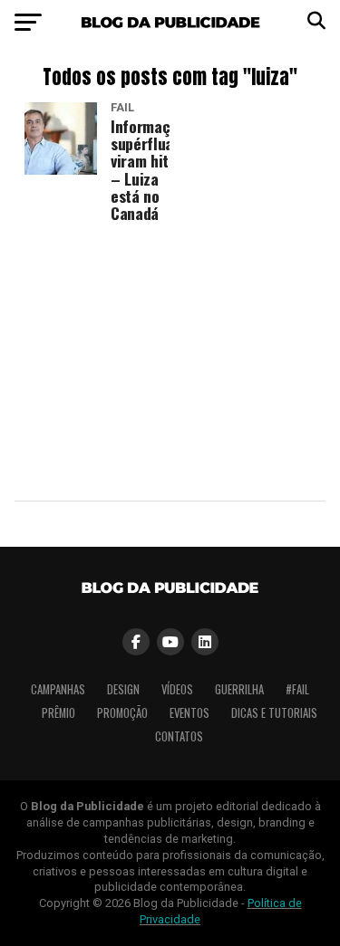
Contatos (179, 736)
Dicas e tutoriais (274, 712)
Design (123, 689)
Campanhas (58, 689)
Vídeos (177, 689)
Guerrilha (239, 689)
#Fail (297, 689)
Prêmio (58, 712)
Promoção (122, 712)
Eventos (189, 712)
